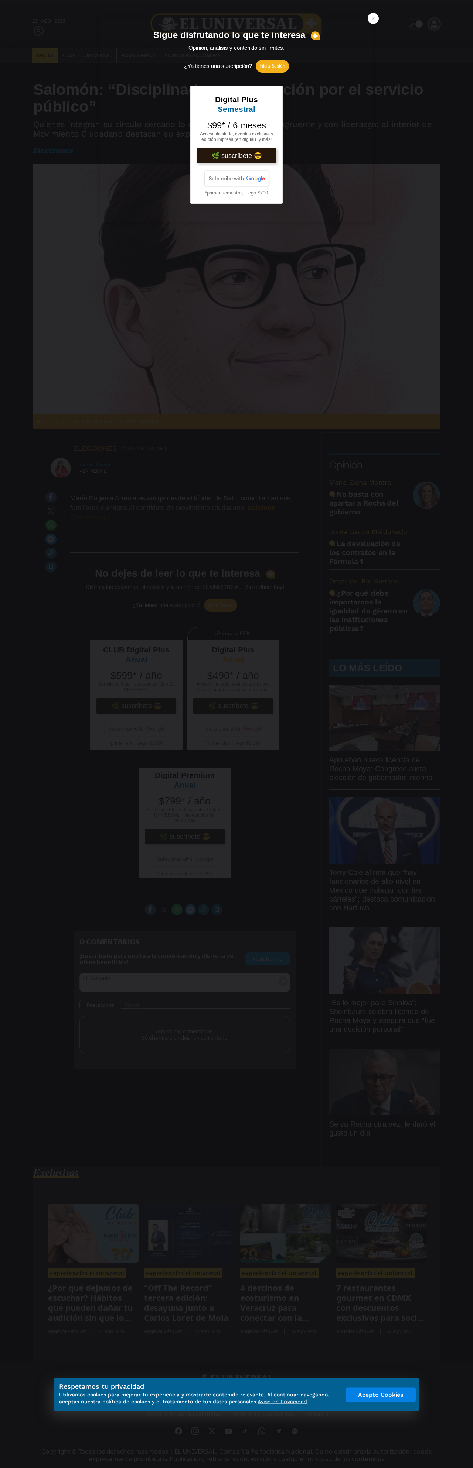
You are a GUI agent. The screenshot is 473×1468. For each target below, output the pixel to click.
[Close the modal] (373, 18)
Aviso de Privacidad (282, 1402)
